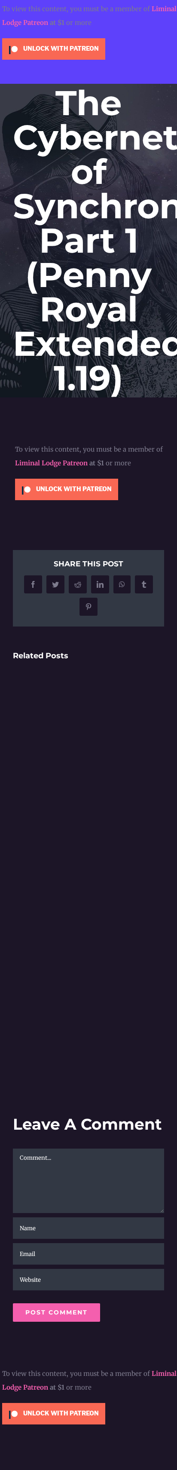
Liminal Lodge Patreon (51, 463)
